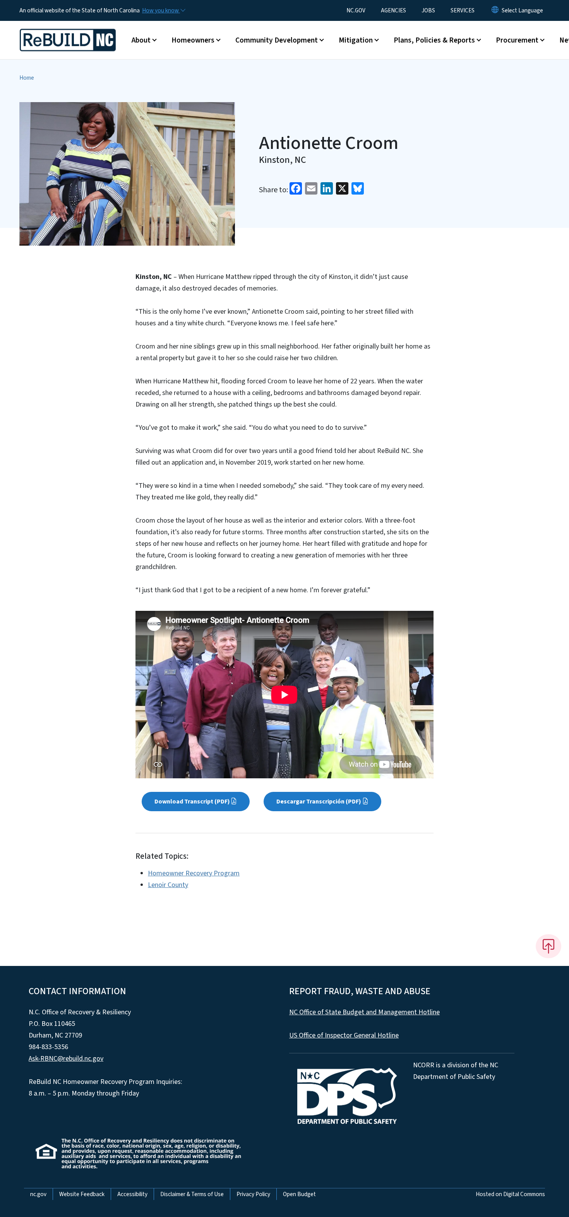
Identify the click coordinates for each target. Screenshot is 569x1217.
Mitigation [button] (356, 40)
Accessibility (132, 1194)
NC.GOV (355, 10)
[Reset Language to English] (495, 10)
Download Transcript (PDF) (192, 801)
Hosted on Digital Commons (510, 1194)
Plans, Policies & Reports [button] (434, 40)
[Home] (67, 31)
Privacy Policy (253, 1194)
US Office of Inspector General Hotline (344, 1035)
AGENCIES (393, 10)
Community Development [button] (276, 40)
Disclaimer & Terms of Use (192, 1194)
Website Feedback (82, 1194)
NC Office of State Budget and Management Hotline (364, 1012)
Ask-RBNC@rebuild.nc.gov (66, 1058)
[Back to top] (548, 946)
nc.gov (38, 1194)
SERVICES (463, 10)
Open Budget (299, 1194)
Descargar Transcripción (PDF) (318, 801)
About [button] (141, 40)
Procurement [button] (517, 40)
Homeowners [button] (192, 40)
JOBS (428, 10)
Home (26, 77)
